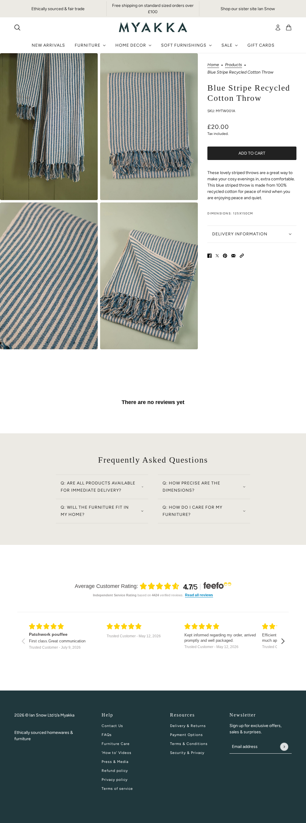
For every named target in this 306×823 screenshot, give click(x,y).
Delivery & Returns (188, 726)
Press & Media (115, 762)
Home (213, 65)
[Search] (17, 28)
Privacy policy (115, 780)
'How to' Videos (116, 753)
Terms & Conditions (189, 744)
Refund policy (115, 771)
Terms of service (117, 789)
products (233, 65)
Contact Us (112, 726)
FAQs (107, 735)
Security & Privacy (187, 753)
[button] (241, 255)
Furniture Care (116, 744)
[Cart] (289, 28)
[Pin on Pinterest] (225, 255)
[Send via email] (233, 255)
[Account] (278, 28)
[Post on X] (217, 255)
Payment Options (186, 735)
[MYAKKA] (153, 27)
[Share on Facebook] (209, 255)
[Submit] (284, 747)
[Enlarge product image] (49, 126)
